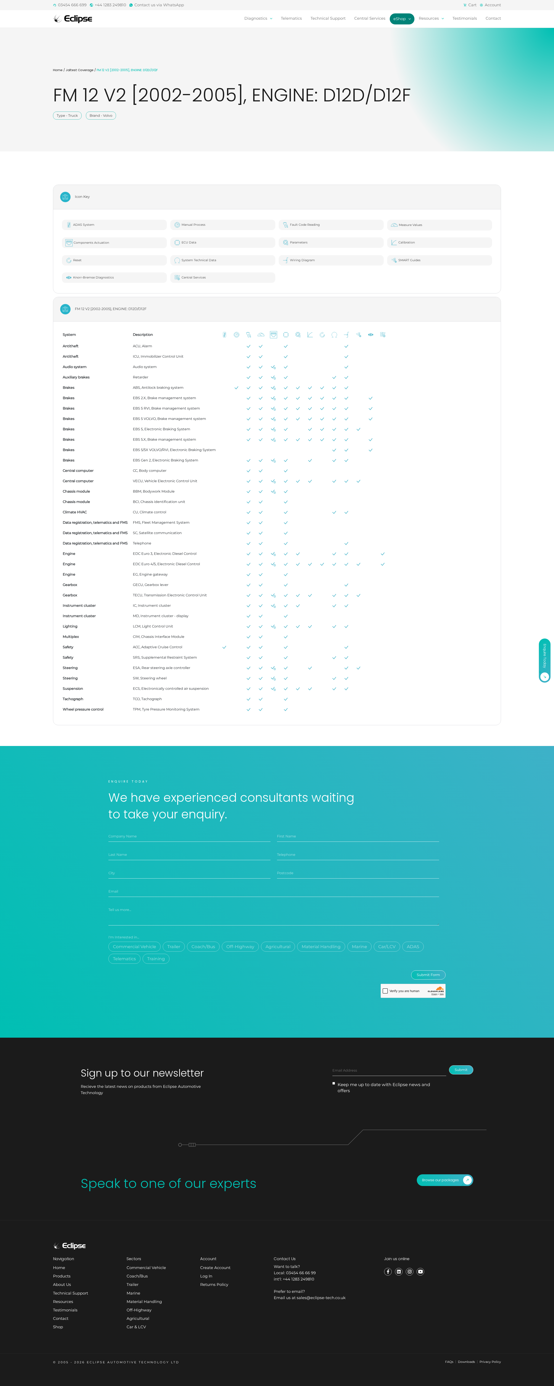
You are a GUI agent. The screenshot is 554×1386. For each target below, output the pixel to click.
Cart (472, 5)
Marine (359, 946)
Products (62, 1276)
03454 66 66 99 (301, 1273)
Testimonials (465, 18)
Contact (493, 18)
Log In (206, 1276)
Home (58, 70)
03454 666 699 (72, 5)
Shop (58, 1327)
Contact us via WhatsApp (159, 5)
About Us (62, 1284)
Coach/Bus (203, 946)
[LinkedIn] (399, 1272)
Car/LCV (387, 946)
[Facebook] (388, 1272)
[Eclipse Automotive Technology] (72, 19)
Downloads (466, 1362)
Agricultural (278, 946)
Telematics (291, 18)
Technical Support (328, 18)
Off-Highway (240, 946)
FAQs (449, 1362)
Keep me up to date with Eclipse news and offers (384, 1087)
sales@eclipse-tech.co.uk (321, 1297)
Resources (429, 18)
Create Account (215, 1267)
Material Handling (321, 946)
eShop (400, 18)
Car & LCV (136, 1327)
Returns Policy (214, 1284)
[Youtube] (420, 1272)
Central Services (369, 18)
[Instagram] (409, 1272)
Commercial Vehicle (134, 946)
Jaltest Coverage (79, 70)
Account (493, 5)
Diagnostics (256, 18)
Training (156, 958)
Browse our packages (440, 1180)
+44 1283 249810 (110, 5)
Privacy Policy (490, 1362)
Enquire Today (544, 656)
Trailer (173, 946)
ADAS (413, 946)
